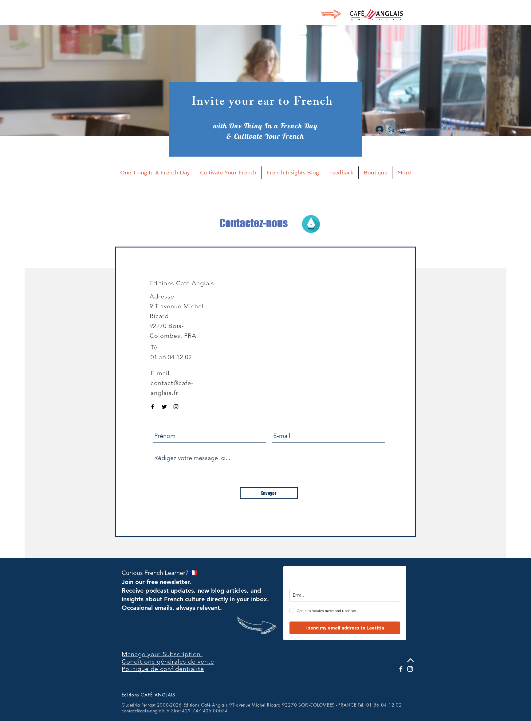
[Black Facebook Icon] (152, 406)
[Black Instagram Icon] (176, 406)
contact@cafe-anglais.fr (146, 711)
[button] (402, 129)
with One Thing (239, 125)
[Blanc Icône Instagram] (410, 669)
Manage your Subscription (162, 654)
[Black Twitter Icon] (164, 406)
